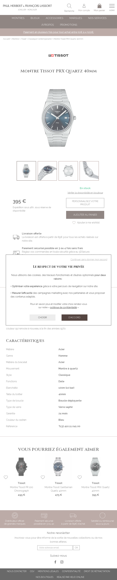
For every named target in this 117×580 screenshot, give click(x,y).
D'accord (74, 317)
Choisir (42, 317)
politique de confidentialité (63, 307)
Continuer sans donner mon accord (89, 259)
